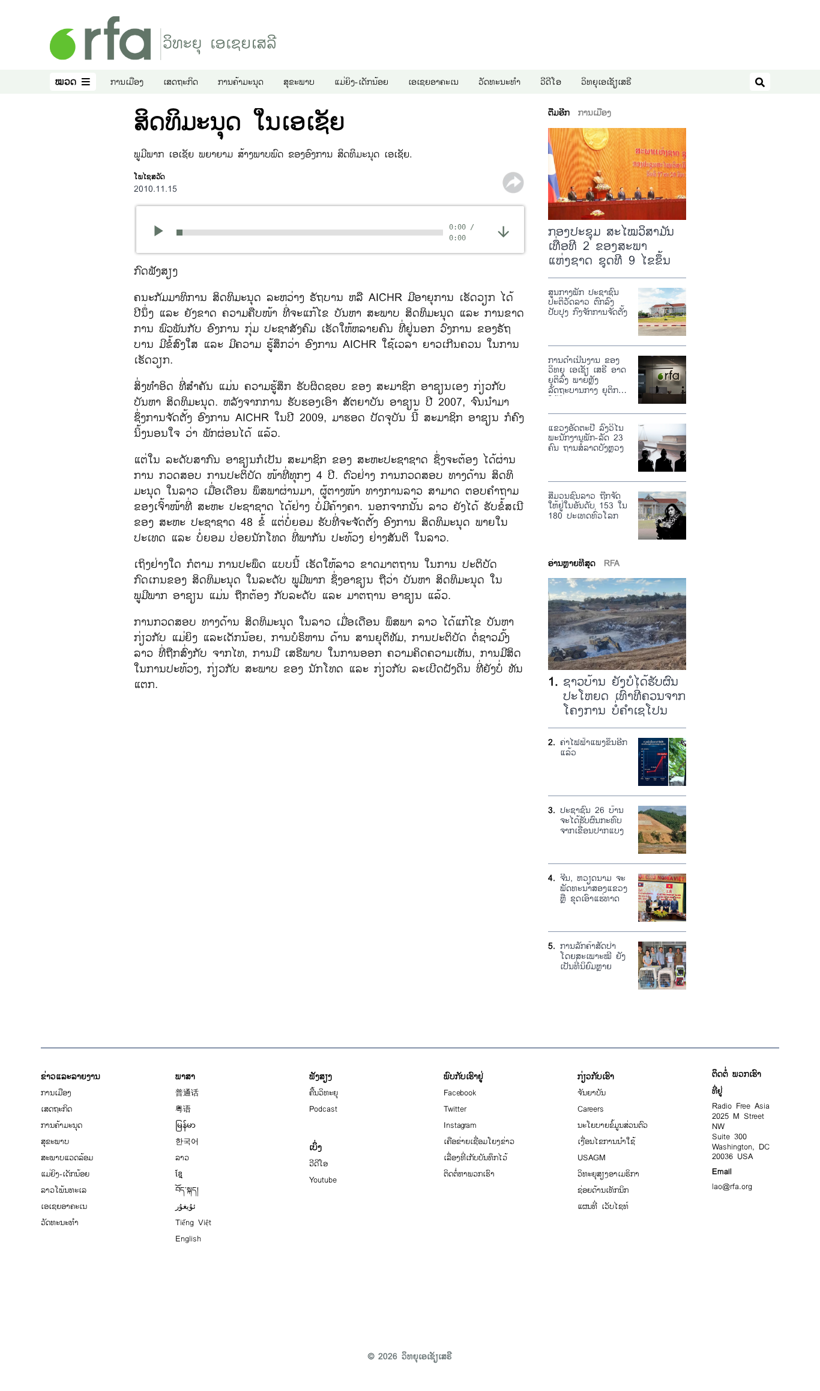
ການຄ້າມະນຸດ (241, 82)
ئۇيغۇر (185, 1206)
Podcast (323, 1109)
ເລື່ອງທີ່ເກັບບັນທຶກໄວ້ (475, 1157)
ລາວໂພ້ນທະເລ (63, 1190)
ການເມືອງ (126, 82)
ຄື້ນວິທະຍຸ (323, 1093)
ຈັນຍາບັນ (591, 1093)
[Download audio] (503, 231)
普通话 (187, 1093)
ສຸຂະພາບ (299, 82)
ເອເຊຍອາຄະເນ (433, 82)
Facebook (460, 1093)
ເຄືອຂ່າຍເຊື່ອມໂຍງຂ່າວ (479, 1141)
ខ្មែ (178, 1174)
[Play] (162, 232)
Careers (590, 1109)
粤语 (183, 1109)
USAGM (591, 1157)
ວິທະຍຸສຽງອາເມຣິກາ (608, 1174)
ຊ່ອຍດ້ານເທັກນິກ (603, 1190)
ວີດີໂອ (550, 82)
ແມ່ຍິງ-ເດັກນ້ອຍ (361, 82)
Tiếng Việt (193, 1222)
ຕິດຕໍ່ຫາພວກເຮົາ (469, 1174)
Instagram (460, 1125)
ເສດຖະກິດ (180, 82)
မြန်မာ (185, 1125)
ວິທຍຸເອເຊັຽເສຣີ (606, 82)
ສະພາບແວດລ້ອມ (67, 1157)
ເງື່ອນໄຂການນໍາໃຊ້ (606, 1141)
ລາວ (182, 1157)
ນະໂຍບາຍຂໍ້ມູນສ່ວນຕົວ (612, 1125)
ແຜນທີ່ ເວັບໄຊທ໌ (603, 1206)
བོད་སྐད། (187, 1190)
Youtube (323, 1180)
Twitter (455, 1109)
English (188, 1239)
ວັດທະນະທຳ (499, 82)
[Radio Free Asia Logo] (163, 37)
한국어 (187, 1141)
